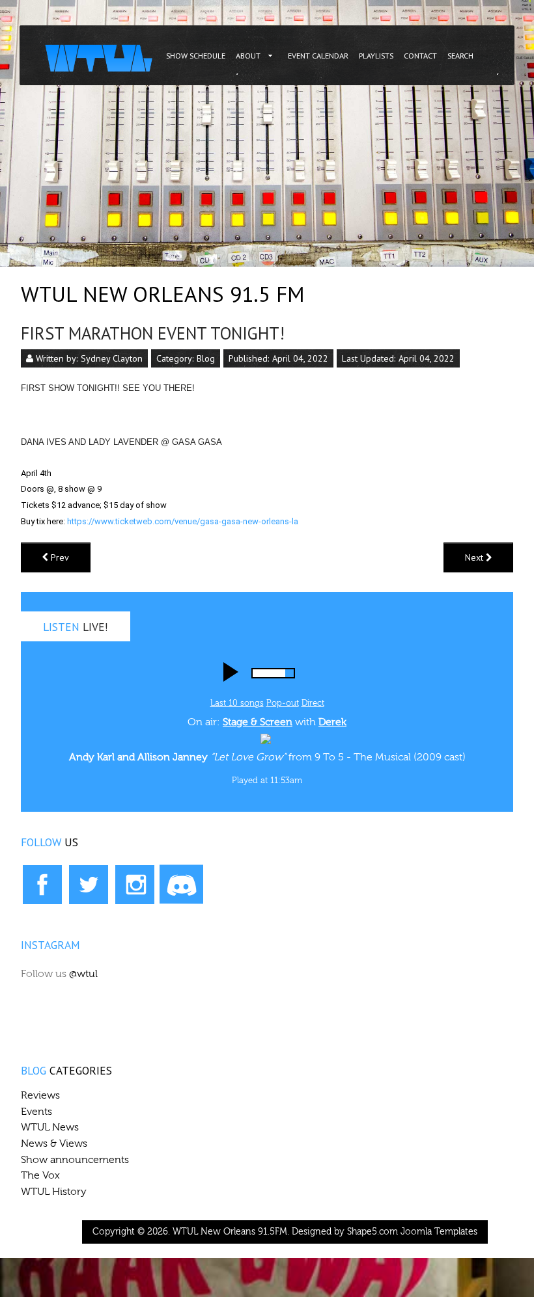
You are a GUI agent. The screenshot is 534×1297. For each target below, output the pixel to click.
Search (460, 55)
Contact (420, 55)
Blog (206, 358)
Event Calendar (318, 55)
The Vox (40, 1175)
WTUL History (54, 1191)
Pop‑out (282, 703)
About (248, 55)
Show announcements (75, 1160)
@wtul (83, 974)
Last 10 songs (237, 703)
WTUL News (50, 1127)
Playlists (376, 55)
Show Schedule (195, 55)
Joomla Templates (438, 1232)
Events (36, 1111)
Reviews (40, 1095)
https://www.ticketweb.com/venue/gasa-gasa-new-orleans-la (182, 521)
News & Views (54, 1143)
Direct (313, 703)
